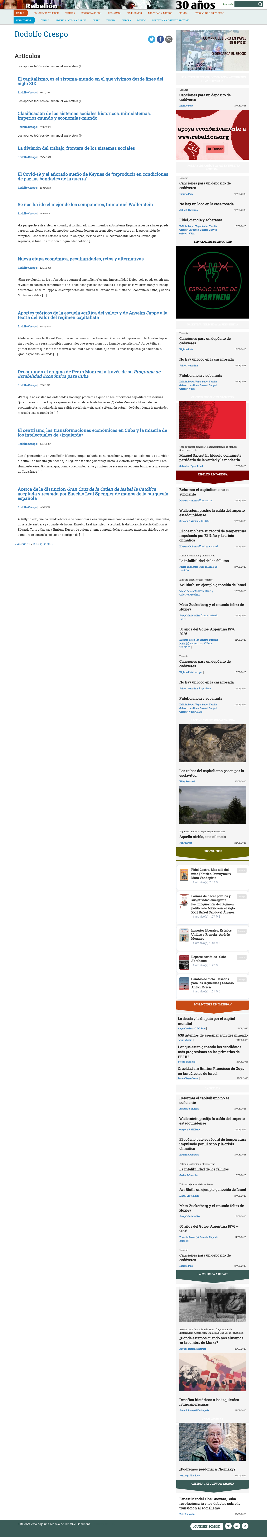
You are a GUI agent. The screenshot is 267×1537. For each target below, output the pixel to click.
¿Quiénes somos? (206, 1526)
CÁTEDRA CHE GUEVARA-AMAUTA (212, 1483)
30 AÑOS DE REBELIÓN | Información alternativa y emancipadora (213, 78)
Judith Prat (185, 842)
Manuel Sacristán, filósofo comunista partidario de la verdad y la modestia (210, 457)
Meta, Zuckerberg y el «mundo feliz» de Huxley (211, 607)
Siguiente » (45, 544)
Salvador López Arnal (191, 466)
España (111, 20)
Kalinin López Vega (190, 226)
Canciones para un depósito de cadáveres (205, 97)
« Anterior (21, 544)
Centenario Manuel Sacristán (212, 397)
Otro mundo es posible (209, 13)
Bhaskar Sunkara (189, 500)
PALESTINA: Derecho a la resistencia (212, 324)
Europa (126, 20)
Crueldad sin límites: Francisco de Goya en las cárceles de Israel (211, 1071)
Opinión (183, 13)
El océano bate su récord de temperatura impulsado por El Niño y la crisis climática (212, 535)
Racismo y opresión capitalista (213, 720)
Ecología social (91, 13)
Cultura (70, 13)
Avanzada (228, 4)
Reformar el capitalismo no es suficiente (204, 492)
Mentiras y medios (160, 13)
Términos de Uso (103, 1524)
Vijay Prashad (187, 781)
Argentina (196, 643)
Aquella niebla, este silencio (202, 836)
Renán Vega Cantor (188, 1078)
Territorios (23, 20)
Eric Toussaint (187, 1514)
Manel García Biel (189, 591)
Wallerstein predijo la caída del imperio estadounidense (212, 512)
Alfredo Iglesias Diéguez (192, 1348)
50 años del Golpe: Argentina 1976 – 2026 (209, 631)
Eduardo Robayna (189, 546)
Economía (114, 13)
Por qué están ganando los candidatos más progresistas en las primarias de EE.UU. (209, 1051)
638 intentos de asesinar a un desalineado (213, 1035)
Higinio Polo (186, 105)
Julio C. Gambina (188, 209)
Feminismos (134, 13)
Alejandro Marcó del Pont (192, 1028)
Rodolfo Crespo (27, 92)
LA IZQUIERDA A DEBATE (213, 1274)
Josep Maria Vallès (189, 615)
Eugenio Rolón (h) (189, 639)
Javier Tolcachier (188, 566)
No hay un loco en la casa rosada (206, 203)
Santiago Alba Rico (189, 1475)
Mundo (141, 20)
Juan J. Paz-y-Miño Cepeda (194, 1410)
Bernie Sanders (186, 1061)
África (45, 20)
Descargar (241, 870)
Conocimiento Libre (46, 13)
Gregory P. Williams (189, 521)
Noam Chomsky (212, 1418)
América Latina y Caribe (70, 20)
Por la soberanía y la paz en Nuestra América (214, 167)
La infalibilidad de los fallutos (204, 560)
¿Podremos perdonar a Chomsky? (207, 1469)
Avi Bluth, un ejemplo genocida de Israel (212, 584)
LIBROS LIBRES (213, 851)
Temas (20, 13)
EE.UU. (96, 20)
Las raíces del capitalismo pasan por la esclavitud (211, 773)
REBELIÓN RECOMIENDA (213, 474)
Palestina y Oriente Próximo (170, 20)
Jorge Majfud (185, 1040)
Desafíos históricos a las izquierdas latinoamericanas (209, 1402)
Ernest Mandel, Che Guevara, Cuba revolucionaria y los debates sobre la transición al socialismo (209, 1503)
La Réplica (212, 1088)
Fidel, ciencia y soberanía (200, 219)
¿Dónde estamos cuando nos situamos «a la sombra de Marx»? (211, 1340)
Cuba (198, 711)
